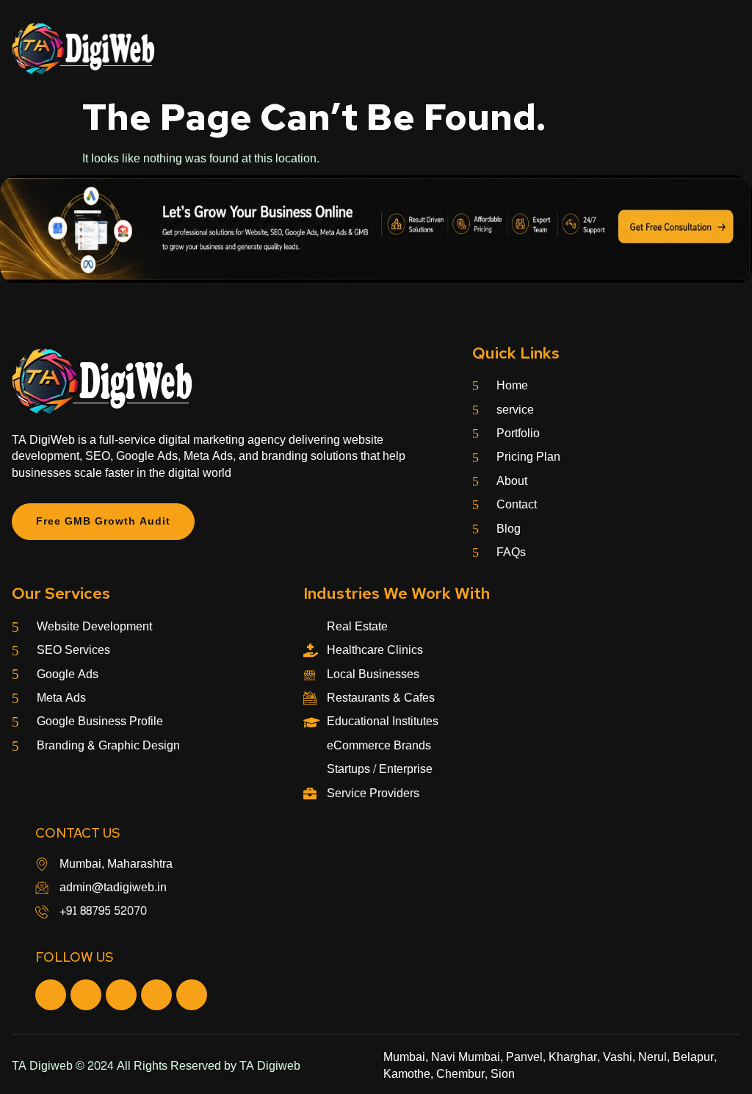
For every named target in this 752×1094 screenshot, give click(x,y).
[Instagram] (85, 994)
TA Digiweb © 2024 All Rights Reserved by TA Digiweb (156, 1065)
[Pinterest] (156, 994)
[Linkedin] (191, 994)
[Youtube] (121, 994)
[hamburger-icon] (723, 48)
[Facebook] (50, 994)
